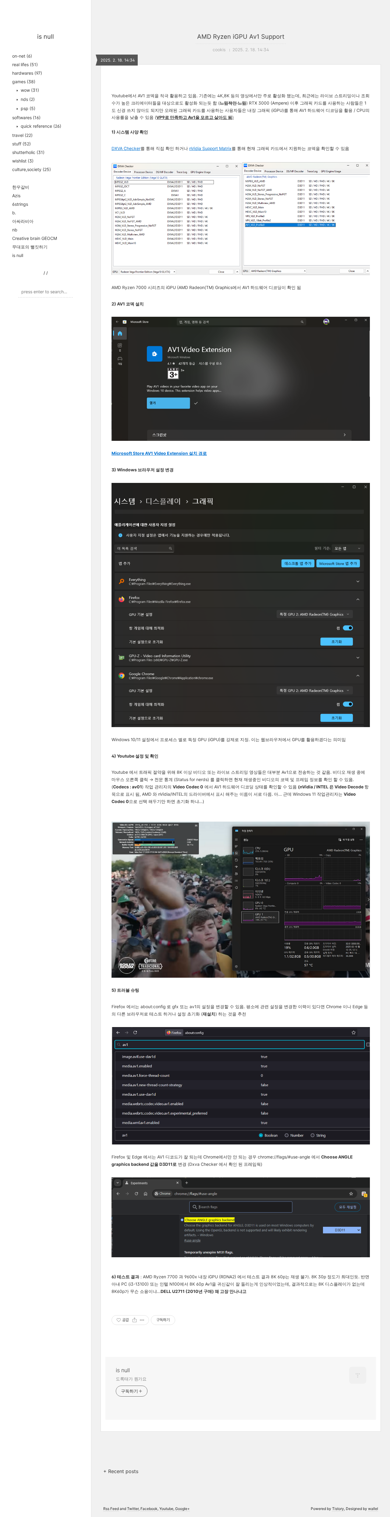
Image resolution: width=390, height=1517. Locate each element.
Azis (16, 195)
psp (27, 108)
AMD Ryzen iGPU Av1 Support (240, 36)
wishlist (23, 160)
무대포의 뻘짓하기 (30, 246)
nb (14, 229)
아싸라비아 (23, 221)
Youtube (166, 1508)
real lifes (25, 64)
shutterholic (28, 152)
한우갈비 (20, 187)
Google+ (182, 1508)
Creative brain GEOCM (34, 238)
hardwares (27, 73)
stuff (21, 143)
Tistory (338, 1508)
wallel (373, 1508)
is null (45, 36)
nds (27, 99)
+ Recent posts (120, 1471)
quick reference (40, 126)
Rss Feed (111, 1508)
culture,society (31, 169)
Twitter (133, 1508)
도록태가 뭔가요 (131, 1378)
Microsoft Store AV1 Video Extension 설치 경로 (159, 453)
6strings (20, 204)
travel (22, 135)
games (23, 81)
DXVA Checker (126, 148)
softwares (26, 117)
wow (29, 90)
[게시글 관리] (142, 1320)
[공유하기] (134, 1320)
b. (14, 212)
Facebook (149, 1508)
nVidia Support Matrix (210, 148)
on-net (22, 56)
